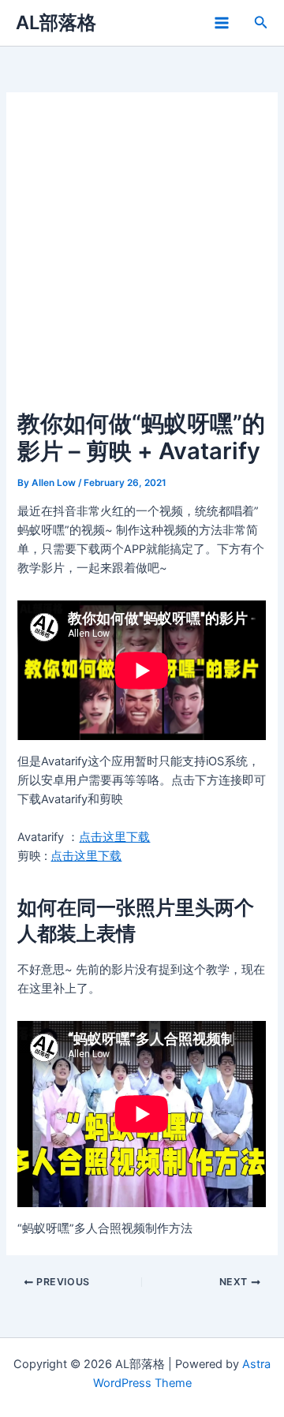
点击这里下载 (114, 837)
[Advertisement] (142, 260)
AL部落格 (56, 22)
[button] (261, 22)
